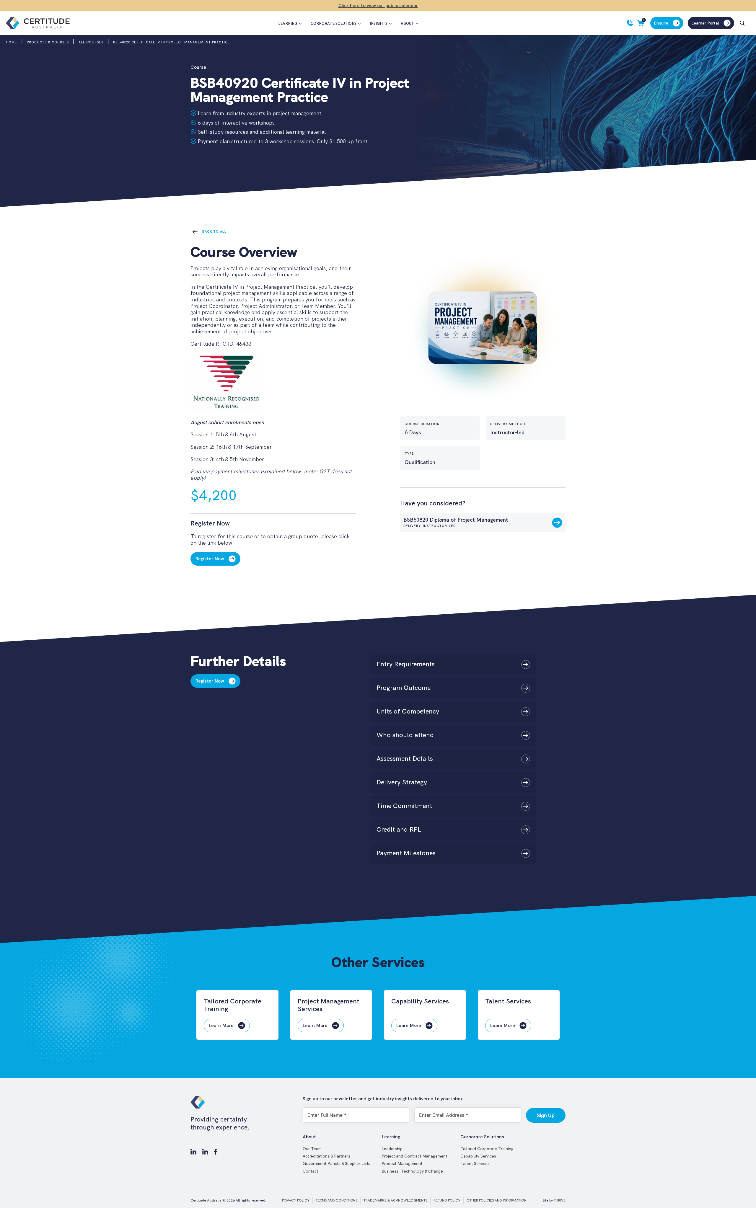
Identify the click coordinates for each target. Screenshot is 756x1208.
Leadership (392, 1148)
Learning (287, 23)
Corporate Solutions (333, 23)
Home (11, 42)
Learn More (221, 1025)
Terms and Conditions (336, 1200)
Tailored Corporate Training (487, 1148)
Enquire (661, 23)
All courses (91, 42)
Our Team (312, 1148)
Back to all (214, 231)
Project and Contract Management (414, 1156)
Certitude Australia (205, 1200)
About (407, 23)
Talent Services (475, 1163)
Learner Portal (705, 23)
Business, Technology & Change (412, 1171)
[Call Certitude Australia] (630, 23)
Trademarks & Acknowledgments (395, 1200)
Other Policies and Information (497, 1200)
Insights (378, 23)
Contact (310, 1171)
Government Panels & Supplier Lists (336, 1163)
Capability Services (478, 1156)
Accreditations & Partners (326, 1156)
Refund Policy (447, 1200)
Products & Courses (48, 42)
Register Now (209, 559)
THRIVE (560, 1200)
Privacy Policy (295, 1200)
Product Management (402, 1163)
